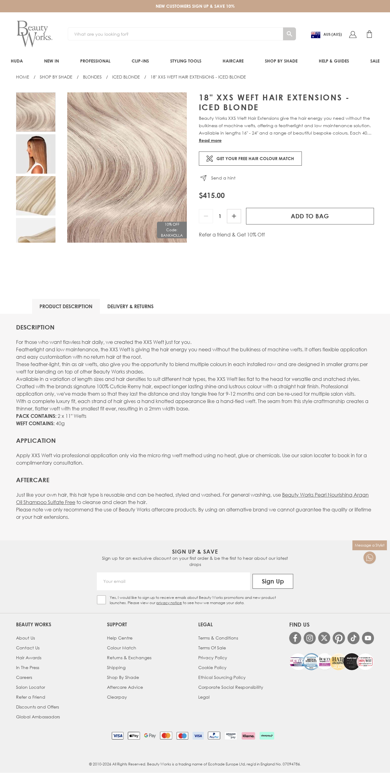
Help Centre (120, 638)
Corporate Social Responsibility (230, 687)
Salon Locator (30, 687)
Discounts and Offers (37, 707)
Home (22, 77)
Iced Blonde (126, 77)
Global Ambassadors (38, 717)
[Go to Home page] (34, 34)
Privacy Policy (212, 657)
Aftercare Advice (125, 687)
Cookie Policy (212, 667)
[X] (324, 638)
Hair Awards (28, 657)
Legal (204, 697)
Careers (24, 677)
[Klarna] (248, 736)
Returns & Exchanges (129, 657)
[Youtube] (368, 638)
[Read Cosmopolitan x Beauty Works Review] (331, 662)
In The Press (27, 667)
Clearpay (117, 697)
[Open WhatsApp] (369, 557)
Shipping (116, 667)
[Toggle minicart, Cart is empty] (369, 34)
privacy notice (169, 602)
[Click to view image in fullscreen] (127, 167)
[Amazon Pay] (230, 736)
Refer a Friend (30, 697)
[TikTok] (353, 638)
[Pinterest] (339, 638)
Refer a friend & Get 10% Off (232, 234)
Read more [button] (210, 140)
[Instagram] (310, 638)
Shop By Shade (56, 77)
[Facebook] (295, 638)
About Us (25, 638)
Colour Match (121, 648)
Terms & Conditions (218, 638)
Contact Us (27, 648)
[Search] (289, 33)
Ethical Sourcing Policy (222, 677)
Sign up (273, 581)
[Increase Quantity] (234, 216)
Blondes (92, 77)
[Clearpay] (266, 736)
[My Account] (353, 34)
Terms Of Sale (212, 648)
